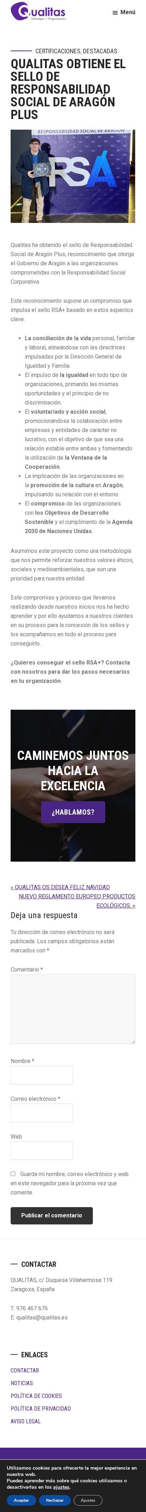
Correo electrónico (35, 1098)
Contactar (25, 1370)
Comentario (27, 969)
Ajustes (88, 1500)
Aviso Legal (26, 1421)
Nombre (22, 1061)
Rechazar (55, 1500)
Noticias (22, 1383)
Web (16, 1136)
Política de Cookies (36, 1396)
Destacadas (100, 51)
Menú (127, 12)
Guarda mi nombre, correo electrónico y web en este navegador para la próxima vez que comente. (70, 1183)
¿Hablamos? (73, 812)
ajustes (61, 1487)
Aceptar (21, 1500)
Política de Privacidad (41, 1408)
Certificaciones (57, 51)
